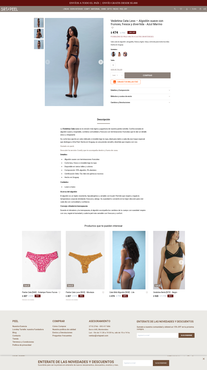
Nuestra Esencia (19, 326)
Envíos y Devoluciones (62, 332)
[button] (175, 9)
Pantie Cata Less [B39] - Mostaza (80, 292)
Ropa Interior (76, 9)
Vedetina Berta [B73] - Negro (165, 292)
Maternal (95, 9)
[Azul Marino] (113, 54)
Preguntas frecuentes (62, 336)
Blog (14, 332)
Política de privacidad (21, 345)
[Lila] (125, 54)
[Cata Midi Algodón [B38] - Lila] (128, 260)
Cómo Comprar (59, 326)
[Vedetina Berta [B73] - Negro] (172, 260)
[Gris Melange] (119, 54)
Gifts (109, 9)
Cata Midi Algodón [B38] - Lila (121, 292)
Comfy (87, 9)
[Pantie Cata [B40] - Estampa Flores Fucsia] (41, 260)
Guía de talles (116, 69)
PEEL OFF (123, 9)
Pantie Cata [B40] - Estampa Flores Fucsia (39, 292)
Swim (103, 9)
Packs (115, 9)
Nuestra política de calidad (64, 329)
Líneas (66, 9)
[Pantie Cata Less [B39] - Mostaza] (85, 260)
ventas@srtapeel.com (98, 336)
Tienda (15, 339)
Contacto (16, 336)
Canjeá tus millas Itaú (127, 82)
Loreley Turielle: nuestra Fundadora (28, 329)
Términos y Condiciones (23, 342)
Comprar (147, 75)
